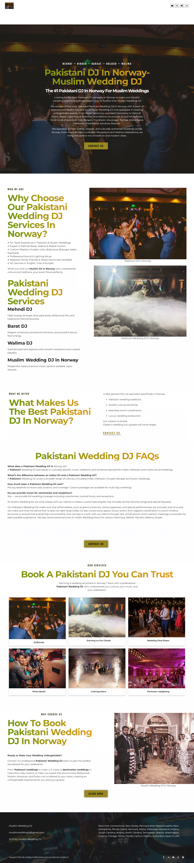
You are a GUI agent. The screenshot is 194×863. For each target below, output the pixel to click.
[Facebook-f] (164, 857)
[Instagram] (177, 6)
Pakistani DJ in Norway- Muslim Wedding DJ (97, 77)
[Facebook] (182, 6)
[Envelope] (172, 6)
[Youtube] (173, 857)
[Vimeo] (183, 857)
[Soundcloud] (187, 6)
